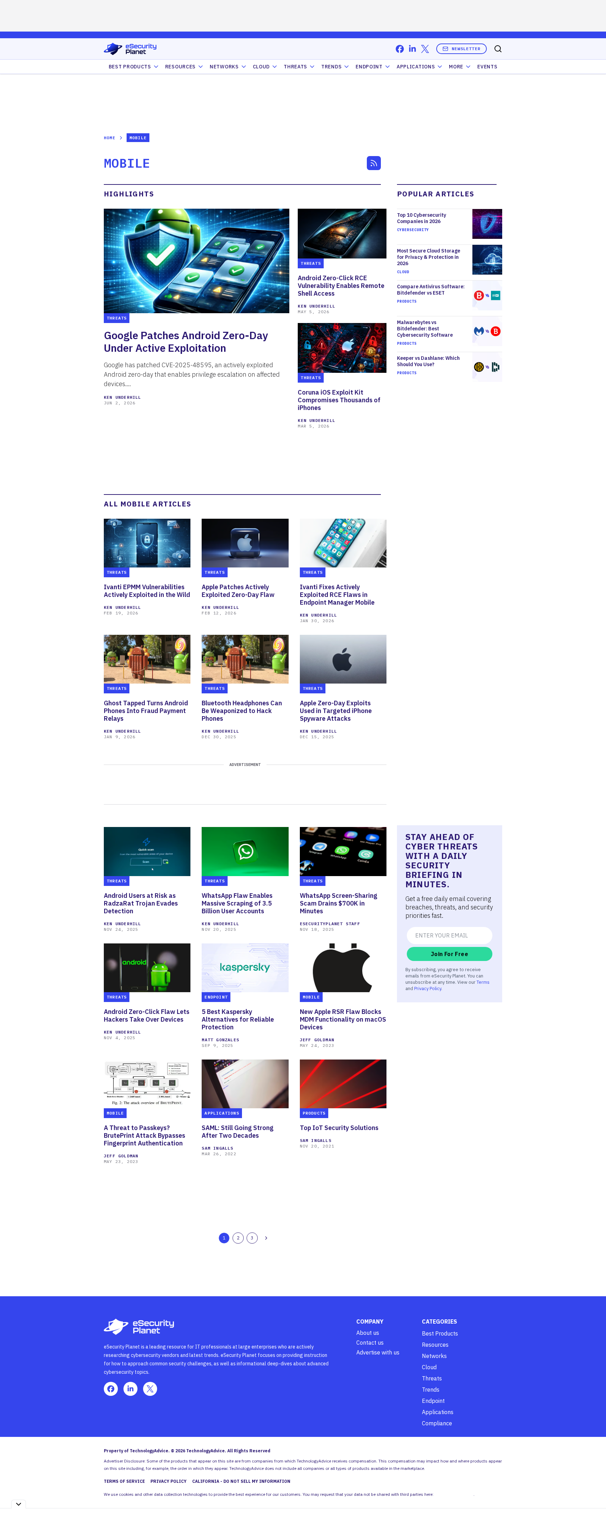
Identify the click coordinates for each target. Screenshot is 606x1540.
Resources (435, 1344)
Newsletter (466, 48)
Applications (416, 66)
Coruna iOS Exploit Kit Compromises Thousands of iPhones (339, 400)
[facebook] (400, 49)
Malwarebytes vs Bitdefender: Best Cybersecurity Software (425, 328)
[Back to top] (592, 1518)
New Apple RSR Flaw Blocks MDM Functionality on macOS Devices (343, 1019)
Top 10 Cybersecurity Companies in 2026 (421, 218)
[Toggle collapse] (18, 1504)
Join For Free (449, 953)
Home (109, 137)
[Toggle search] (498, 49)
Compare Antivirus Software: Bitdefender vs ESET (431, 289)
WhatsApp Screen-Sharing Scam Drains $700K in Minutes (338, 903)
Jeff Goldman (317, 1039)
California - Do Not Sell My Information (241, 1481)
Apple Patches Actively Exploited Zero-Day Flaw (238, 591)
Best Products (440, 1333)
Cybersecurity (413, 229)
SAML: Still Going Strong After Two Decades (238, 1131)
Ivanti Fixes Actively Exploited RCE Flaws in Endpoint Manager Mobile (337, 594)
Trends (331, 66)
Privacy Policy (427, 988)
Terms (483, 982)
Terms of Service (124, 1481)
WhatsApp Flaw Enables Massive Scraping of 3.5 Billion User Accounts (237, 903)
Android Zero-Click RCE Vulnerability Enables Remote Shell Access (341, 285)
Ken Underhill (122, 397)
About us (367, 1333)
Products (407, 301)
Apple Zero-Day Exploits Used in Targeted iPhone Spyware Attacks (336, 710)
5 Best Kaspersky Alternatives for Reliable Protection (238, 1019)
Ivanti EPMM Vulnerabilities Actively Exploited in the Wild (147, 591)
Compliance (437, 1423)
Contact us (370, 1342)
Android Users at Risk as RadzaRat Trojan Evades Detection (141, 903)
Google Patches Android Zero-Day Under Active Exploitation (186, 341)
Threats (295, 66)
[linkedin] (412, 49)
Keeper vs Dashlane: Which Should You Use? (428, 361)
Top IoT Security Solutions (339, 1128)
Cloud (261, 66)
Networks (434, 1355)
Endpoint (369, 66)
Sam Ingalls (217, 1148)
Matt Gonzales (220, 1039)
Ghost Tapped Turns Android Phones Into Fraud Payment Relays (146, 710)
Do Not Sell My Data (454, 1494)
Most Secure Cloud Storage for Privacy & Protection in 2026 (428, 257)
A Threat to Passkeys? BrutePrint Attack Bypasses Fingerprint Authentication (144, 1135)
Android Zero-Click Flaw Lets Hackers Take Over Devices (146, 1015)
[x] (425, 49)
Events (487, 66)
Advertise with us (377, 1352)
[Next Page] (266, 1238)
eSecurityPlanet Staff (330, 923)
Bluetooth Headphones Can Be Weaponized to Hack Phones (242, 710)
